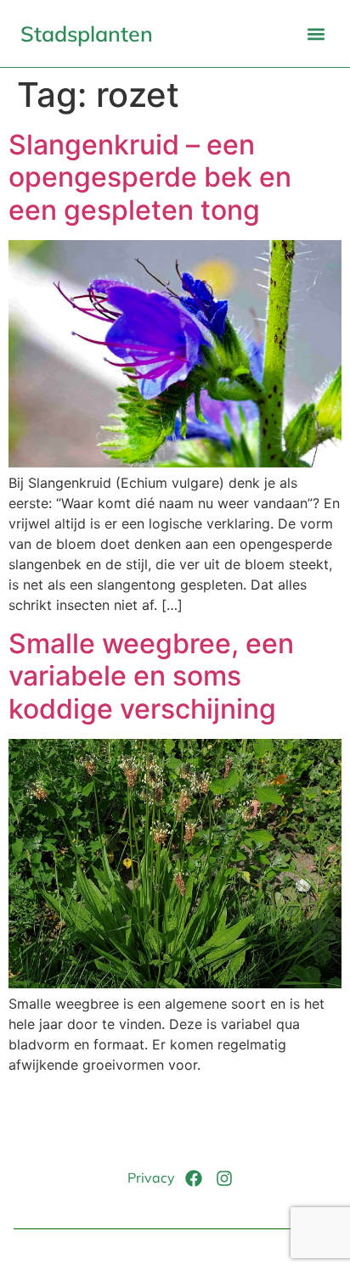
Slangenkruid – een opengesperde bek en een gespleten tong (149, 177)
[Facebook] (193, 1178)
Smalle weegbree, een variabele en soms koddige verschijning (151, 676)
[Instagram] (224, 1178)
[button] (316, 34)
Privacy (151, 1177)
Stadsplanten (86, 33)
